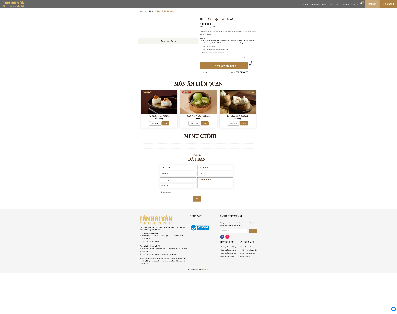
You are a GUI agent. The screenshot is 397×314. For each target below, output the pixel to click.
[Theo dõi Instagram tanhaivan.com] (227, 237)
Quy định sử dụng (247, 247)
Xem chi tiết (155, 123)
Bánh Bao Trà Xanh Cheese (198, 116)
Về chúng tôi (345, 4)
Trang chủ (305, 4)
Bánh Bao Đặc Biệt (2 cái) (237, 116)
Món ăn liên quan (198, 84)
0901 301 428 (146, 238)
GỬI (197, 199)
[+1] (206, 72)
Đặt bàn (372, 4)
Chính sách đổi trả (247, 256)
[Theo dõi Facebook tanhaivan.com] (222, 237)
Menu (324, 4)
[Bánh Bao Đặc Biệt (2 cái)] (238, 102)
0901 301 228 (146, 251)
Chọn (165, 123)
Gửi (253, 230)
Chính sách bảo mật (248, 253)
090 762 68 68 (242, 72)
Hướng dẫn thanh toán (228, 250)
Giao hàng (388, 4)
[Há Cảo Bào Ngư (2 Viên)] (159, 102)
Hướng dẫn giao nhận (228, 253)
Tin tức (337, 4)
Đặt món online (315, 4)
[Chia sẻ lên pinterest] (203, 72)
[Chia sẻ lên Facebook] (201, 72)
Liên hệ (330, 4)
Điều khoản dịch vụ (227, 256)
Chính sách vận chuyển (249, 250)
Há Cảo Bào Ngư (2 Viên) (159, 116)
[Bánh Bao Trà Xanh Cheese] (198, 102)
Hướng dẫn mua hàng (228, 247)
